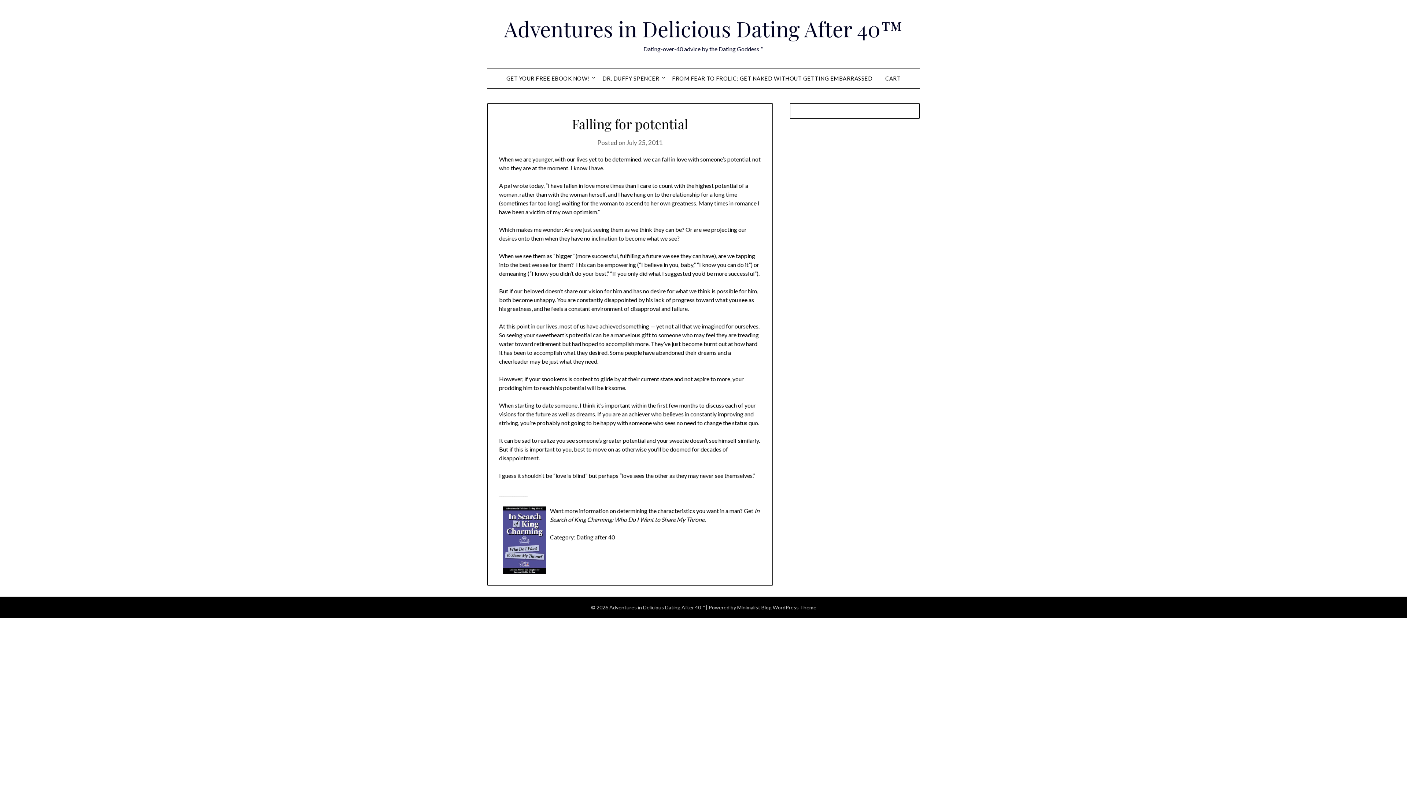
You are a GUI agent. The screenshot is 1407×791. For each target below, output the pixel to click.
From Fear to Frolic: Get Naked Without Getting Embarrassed (772, 78)
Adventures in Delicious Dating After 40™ (703, 28)
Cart (893, 78)
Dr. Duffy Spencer (631, 78)
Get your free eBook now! (548, 78)
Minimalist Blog (754, 607)
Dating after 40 (595, 537)
